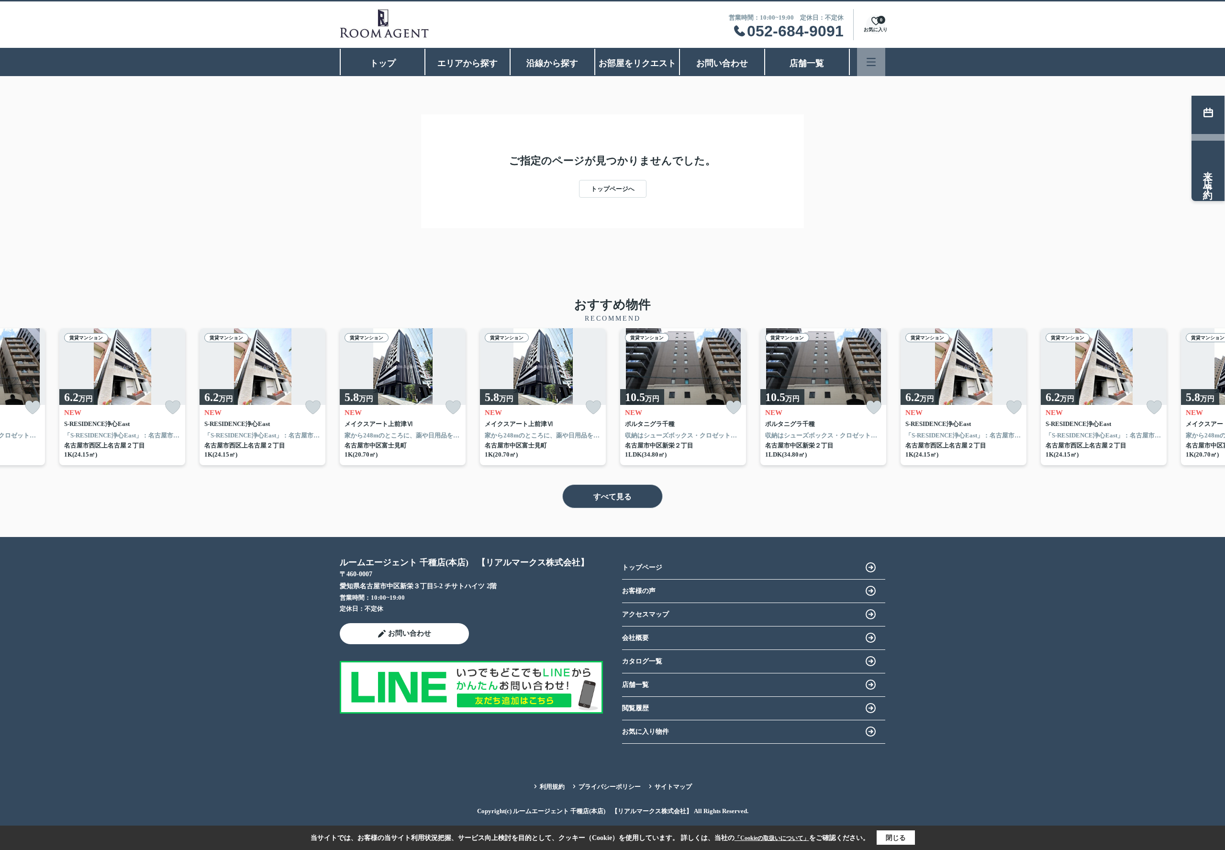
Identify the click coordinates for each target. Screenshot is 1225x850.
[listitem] (403, 396)
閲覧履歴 (635, 708)
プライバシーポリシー (610, 786)
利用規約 (552, 786)
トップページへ (613, 188)
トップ (383, 63)
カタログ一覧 (642, 661)
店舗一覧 (807, 63)
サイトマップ (673, 786)
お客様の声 (639, 590)
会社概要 (635, 637)
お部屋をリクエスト (637, 63)
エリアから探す (467, 63)
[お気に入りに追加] (32, 407)
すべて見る (612, 496)
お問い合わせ (722, 63)
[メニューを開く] (871, 62)
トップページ (642, 567)
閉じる (896, 837)
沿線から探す (552, 63)
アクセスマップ (645, 614)
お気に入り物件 (645, 731)
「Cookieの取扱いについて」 (772, 838)
